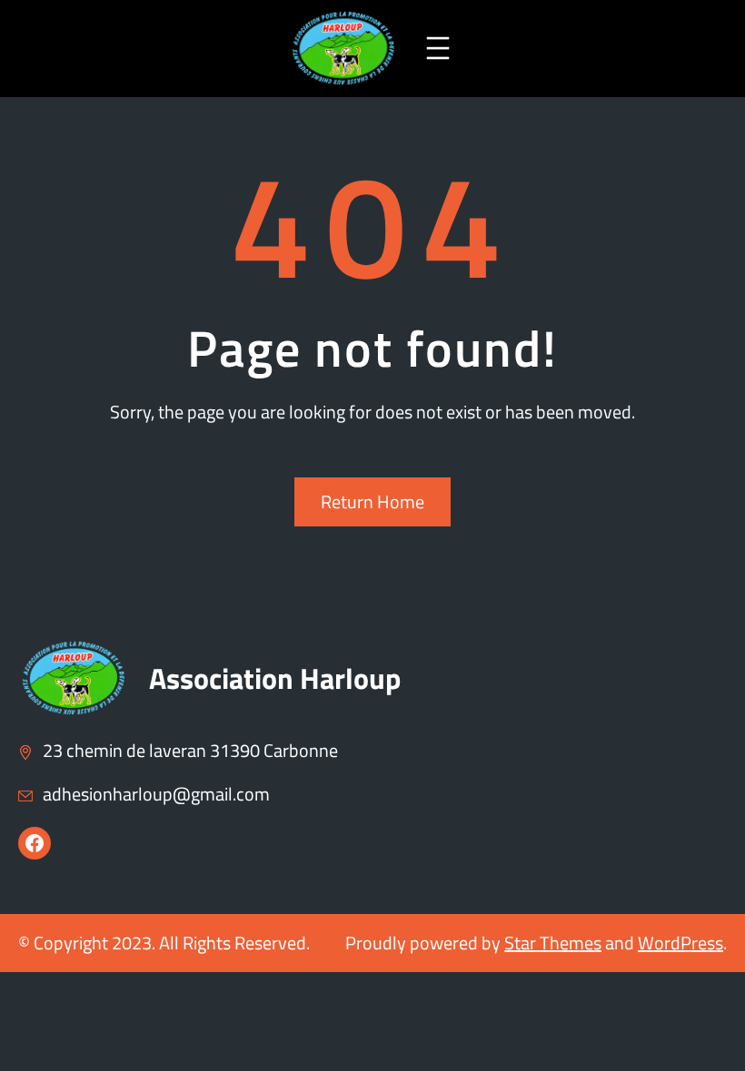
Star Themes (552, 943)
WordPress (680, 943)
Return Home (372, 501)
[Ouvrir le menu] (438, 48)
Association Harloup (275, 678)
